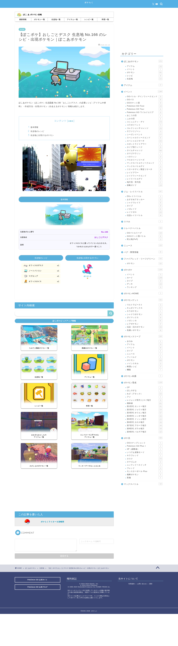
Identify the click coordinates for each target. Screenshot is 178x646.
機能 (144, 370)
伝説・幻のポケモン (144, 327)
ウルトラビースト (144, 305)
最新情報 (23, 19)
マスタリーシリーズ (144, 160)
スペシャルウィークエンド (144, 138)
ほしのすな (144, 390)
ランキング (144, 287)
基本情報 (34, 127)
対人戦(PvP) (144, 239)
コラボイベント (144, 125)
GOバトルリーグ (144, 233)
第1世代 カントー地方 (144, 406)
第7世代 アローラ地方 (144, 425)
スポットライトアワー (144, 144)
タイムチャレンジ (144, 150)
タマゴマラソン (144, 153)
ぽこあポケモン (143, 61)
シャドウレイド (144, 203)
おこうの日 (144, 115)
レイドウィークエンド (144, 176)
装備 (144, 478)
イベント (144, 69)
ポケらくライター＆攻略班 (52, 522)
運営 (150, 584)
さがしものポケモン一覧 (39, 466)
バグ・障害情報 (142, 252)
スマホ (142, 221)
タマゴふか (144, 462)
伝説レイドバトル (144, 215)
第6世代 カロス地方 (144, 422)
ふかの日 (144, 119)
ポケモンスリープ (143, 336)
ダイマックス (144, 317)
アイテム (144, 66)
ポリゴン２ (87, 276)
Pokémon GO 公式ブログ (37, 587)
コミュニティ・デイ (144, 122)
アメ (144, 397)
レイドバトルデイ (144, 179)
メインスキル (144, 363)
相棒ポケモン (144, 475)
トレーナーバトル (143, 228)
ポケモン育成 (143, 382)
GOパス (144, 100)
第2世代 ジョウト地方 (144, 410)
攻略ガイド (144, 185)
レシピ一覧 (89, 19)
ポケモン (144, 72)
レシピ (144, 76)
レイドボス (144, 212)
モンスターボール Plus (144, 471)
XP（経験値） (144, 449)
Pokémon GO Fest (144, 106)
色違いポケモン (144, 330)
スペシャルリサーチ (144, 141)
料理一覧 (105, 19)
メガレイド (144, 209)
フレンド (144, 468)
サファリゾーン (144, 131)
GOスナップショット (144, 443)
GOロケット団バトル (144, 236)
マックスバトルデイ (144, 166)
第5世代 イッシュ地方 (144, 419)
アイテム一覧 (72, 19)
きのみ (144, 341)
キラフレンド (144, 455)
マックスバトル (143, 484)
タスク (144, 459)
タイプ (144, 206)
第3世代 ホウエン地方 (144, 413)
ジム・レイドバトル (143, 191)
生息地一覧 (56, 19)
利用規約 (131, 584)
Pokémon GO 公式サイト (37, 580)
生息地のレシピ (37, 131)
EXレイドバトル (144, 196)
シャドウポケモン (144, 314)
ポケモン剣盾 (142, 376)
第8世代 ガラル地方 (144, 429)
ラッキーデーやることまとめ (89, 466)
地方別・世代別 (144, 182)
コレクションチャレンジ (144, 128)
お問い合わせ (142, 584)
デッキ (144, 284)
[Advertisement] (64, 490)
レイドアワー (144, 173)
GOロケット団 (144, 103)
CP (144, 387)
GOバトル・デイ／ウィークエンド (144, 96)
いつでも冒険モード (144, 452)
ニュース (143, 245)
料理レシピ (144, 367)
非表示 (70, 121)
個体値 (144, 403)
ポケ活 (143, 438)
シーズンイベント (144, 135)
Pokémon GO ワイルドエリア (144, 112)
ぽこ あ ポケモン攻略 (32, 15)
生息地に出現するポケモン (42, 135)
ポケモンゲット (143, 300)
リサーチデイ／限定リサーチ (144, 169)
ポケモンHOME (142, 293)
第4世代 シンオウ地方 (144, 416)
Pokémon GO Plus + (144, 446)
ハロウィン (144, 157)
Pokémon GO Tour (144, 109)
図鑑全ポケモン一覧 (89, 348)
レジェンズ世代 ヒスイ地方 (144, 400)
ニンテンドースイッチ (144, 465)
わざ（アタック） (144, 394)
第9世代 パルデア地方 (144, 432)
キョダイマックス (144, 308)
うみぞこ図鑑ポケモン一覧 (39, 348)
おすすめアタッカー (144, 199)
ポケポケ (143, 270)
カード (144, 278)
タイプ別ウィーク (144, 147)
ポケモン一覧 (39, 19)
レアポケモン (144, 324)
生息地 (22, 29)
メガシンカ (144, 321)
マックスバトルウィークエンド (144, 163)
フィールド (144, 357)
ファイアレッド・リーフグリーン (143, 259)
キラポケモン (144, 311)
